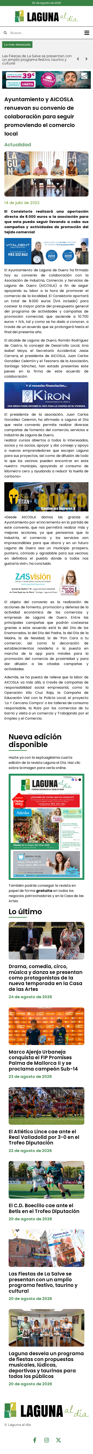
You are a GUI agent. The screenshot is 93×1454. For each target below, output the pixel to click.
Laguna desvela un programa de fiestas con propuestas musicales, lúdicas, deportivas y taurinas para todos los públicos (46, 1365)
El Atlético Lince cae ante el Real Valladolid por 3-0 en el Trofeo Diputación (44, 1137)
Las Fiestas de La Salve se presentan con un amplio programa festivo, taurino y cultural (43, 1282)
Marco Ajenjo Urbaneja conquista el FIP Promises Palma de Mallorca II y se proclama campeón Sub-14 (43, 1060)
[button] (87, 33)
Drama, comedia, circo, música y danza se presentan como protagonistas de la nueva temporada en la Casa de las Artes (45, 978)
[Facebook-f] (34, 1440)
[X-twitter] (58, 1440)
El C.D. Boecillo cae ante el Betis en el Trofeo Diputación (44, 1208)
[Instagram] (46, 1440)
